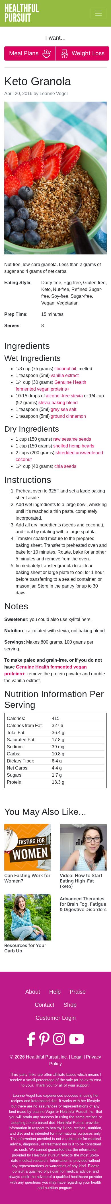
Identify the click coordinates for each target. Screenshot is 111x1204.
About (32, 992)
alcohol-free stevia (64, 395)
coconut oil (65, 368)
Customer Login (56, 1018)
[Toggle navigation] (98, 13)
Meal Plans (24, 53)
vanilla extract (65, 375)
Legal (77, 1057)
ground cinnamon (68, 416)
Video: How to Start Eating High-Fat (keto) (81, 881)
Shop (70, 1005)
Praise (78, 992)
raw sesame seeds (72, 439)
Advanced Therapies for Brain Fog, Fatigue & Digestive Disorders (83, 904)
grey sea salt (63, 409)
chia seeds (65, 466)
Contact (44, 1005)
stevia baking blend (58, 402)
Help (55, 992)
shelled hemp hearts (73, 446)
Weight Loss (87, 53)
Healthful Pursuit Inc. (47, 1057)
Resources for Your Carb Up (25, 948)
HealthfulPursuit (22, 13)
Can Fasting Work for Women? (27, 878)
